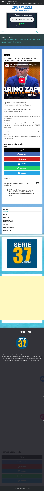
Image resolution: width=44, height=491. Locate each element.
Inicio (8, 3)
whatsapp (23, 168)
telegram (23, 173)
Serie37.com (22, 7)
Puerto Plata (19, 3)
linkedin (23, 164)
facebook (23, 154)
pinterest (23, 159)
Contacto (39, 3)
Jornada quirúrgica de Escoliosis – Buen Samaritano (16, 184)
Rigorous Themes (25, 488)
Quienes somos (32, 3)
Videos (25, 3)
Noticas (13, 3)
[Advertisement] (22, 298)
